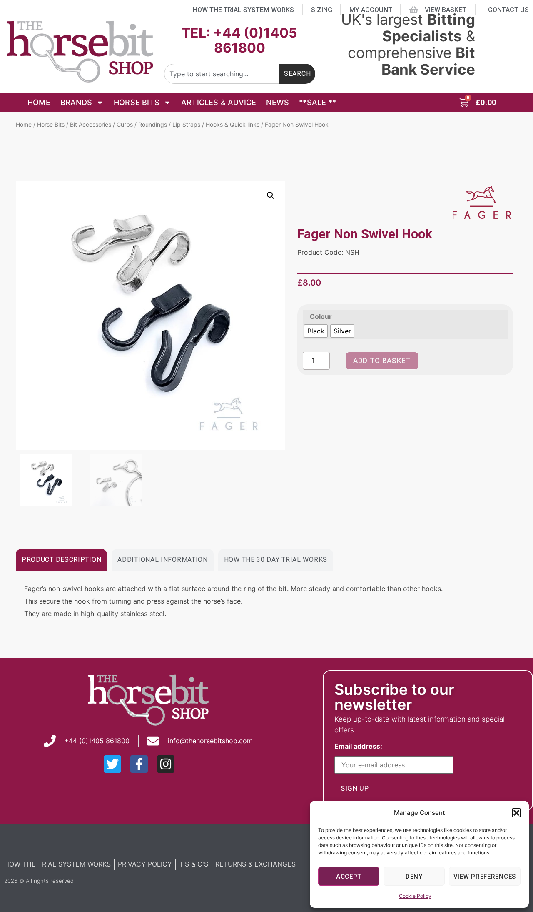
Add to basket (382, 360)
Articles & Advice (218, 102)
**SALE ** (317, 102)
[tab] (61, 560)
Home (38, 102)
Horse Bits (136, 102)
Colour (321, 316)
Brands (76, 102)
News (277, 102)
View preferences (484, 876)
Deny (414, 876)
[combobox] (221, 74)
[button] (516, 813)
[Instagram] (165, 764)
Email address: (360, 746)
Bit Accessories (90, 124)
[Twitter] (112, 764)
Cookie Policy (415, 896)
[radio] (315, 331)
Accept (348, 876)
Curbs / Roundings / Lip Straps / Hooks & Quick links (188, 124)
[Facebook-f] (139, 764)
